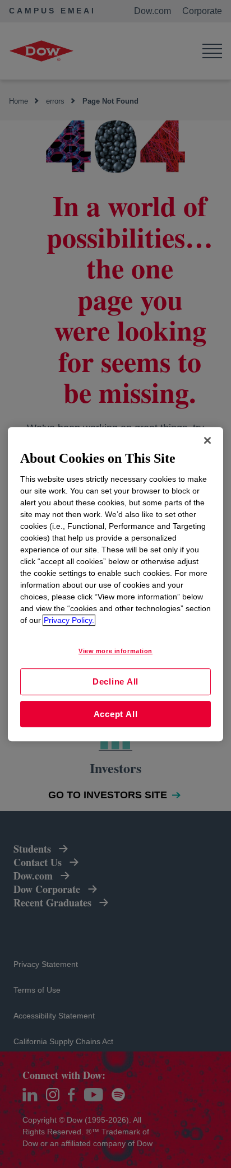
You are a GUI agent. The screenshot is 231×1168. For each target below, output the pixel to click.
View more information (115, 651)
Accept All (116, 714)
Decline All (115, 681)
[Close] (207, 440)
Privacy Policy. (69, 620)
